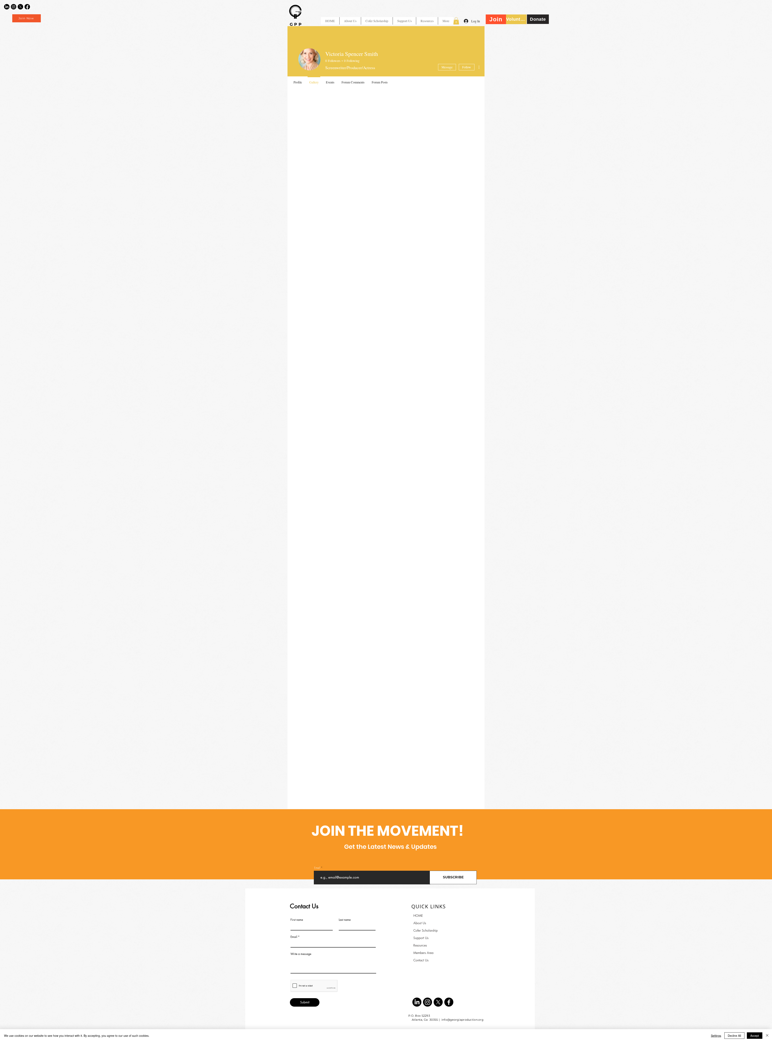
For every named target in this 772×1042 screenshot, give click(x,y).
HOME (418, 916)
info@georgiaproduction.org (462, 1019)
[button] (427, 21)
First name (297, 919)
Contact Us (420, 960)
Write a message (301, 954)
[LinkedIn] (6, 6)
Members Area (423, 953)
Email (317, 867)
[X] (20, 6)
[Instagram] (13, 6)
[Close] (767, 1035)
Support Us (420, 938)
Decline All (734, 1036)
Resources (420, 945)
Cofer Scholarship (425, 930)
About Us (419, 923)
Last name (345, 919)
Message (447, 67)
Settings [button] (716, 1036)
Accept (754, 1036)
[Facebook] (27, 6)
